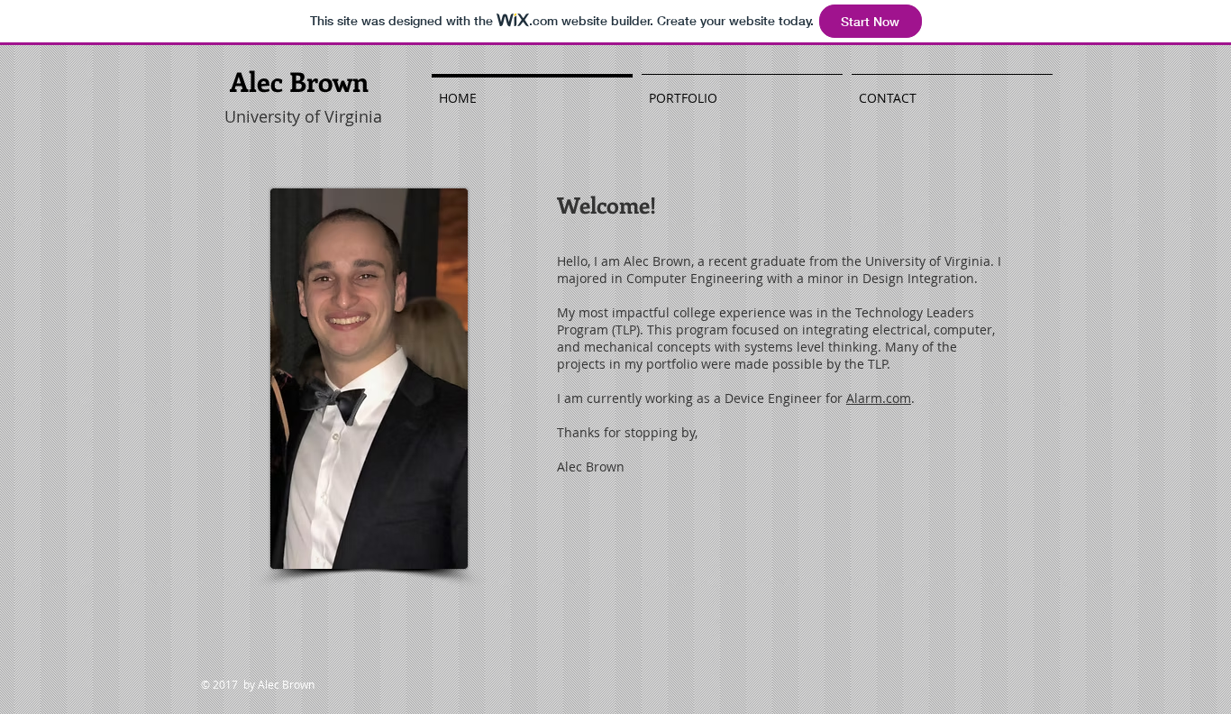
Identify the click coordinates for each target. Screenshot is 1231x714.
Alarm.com (878, 398)
